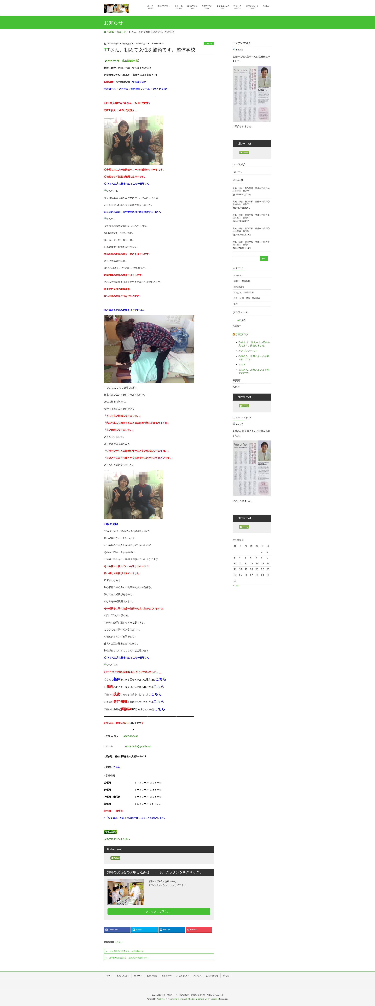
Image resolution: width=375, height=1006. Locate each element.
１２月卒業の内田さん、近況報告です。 (127, 951)
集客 (236, 304)
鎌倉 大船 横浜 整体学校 (248, 298)
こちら (161, 679)
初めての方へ (123, 975)
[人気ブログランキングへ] (110, 832)
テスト (242, 364)
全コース (238, 172)
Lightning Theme (176, 999)
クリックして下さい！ (159, 911)
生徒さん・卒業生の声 (244, 292)
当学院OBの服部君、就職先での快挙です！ (129, 958)
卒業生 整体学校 (242, 281)
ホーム (109, 975)
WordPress (161, 999)
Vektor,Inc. (215, 999)
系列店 (226, 975)
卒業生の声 (166, 975)
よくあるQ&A (182, 975)
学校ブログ (242, 334)
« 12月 (236, 585)
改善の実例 (152, 975)
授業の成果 (239, 287)
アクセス (197, 975)
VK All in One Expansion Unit (196, 999)
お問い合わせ (212, 975)
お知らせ (208, 44)
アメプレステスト (247, 351)
